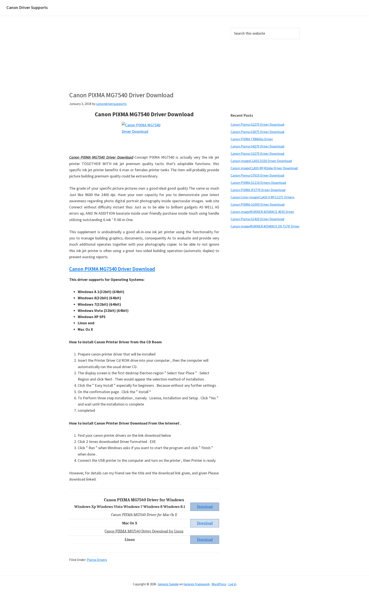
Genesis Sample (168, 584)
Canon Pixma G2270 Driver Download (257, 124)
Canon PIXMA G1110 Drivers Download (258, 182)
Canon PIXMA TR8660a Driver (252, 139)
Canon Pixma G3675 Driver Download (257, 132)
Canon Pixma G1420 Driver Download (257, 219)
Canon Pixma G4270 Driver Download (257, 146)
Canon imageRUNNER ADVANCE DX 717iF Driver (265, 226)
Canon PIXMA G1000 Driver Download (257, 204)
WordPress (219, 584)
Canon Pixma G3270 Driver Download (257, 153)
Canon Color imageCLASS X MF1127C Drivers (262, 197)
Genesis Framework (196, 584)
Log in (232, 584)
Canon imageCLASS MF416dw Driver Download (264, 168)
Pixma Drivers (97, 560)
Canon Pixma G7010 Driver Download (257, 175)
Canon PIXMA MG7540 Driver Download (112, 269)
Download (205, 523)
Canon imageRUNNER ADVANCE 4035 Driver (262, 211)
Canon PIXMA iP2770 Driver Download (258, 190)
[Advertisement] (144, 59)
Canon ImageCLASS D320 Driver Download (261, 161)
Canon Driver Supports (27, 7)
